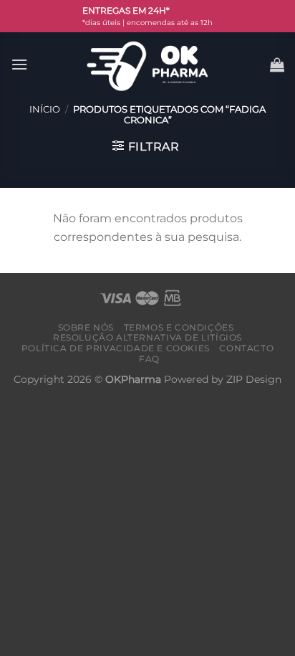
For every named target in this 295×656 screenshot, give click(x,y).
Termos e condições (179, 327)
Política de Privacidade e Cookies (115, 348)
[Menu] (19, 64)
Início (44, 109)
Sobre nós (86, 327)
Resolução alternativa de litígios (147, 337)
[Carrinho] (277, 64)
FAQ (149, 358)
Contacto (246, 348)
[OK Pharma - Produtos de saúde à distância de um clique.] (147, 64)
